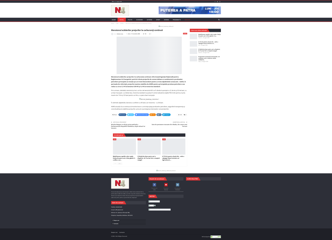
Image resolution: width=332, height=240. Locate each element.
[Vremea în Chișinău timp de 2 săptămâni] (160, 209)
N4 (202, 236)
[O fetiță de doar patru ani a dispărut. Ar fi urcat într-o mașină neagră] (149, 146)
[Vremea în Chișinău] (154, 201)
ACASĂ (114, 20)
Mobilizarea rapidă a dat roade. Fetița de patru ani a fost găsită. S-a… (209, 35)
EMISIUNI (187, 20)
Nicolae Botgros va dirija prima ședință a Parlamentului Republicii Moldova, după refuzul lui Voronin (128, 126)
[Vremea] (152, 205)
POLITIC (130, 20)
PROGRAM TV (177, 20)
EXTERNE (149, 20)
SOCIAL (122, 20)
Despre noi (116, 220)
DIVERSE (166, 20)
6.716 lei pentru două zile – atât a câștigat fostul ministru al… (208, 42)
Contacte (116, 223)
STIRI (115, 139)
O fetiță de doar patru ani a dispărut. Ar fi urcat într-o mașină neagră (209, 50)
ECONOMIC (139, 20)
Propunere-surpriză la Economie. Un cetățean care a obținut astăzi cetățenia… (209, 58)
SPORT (158, 20)
